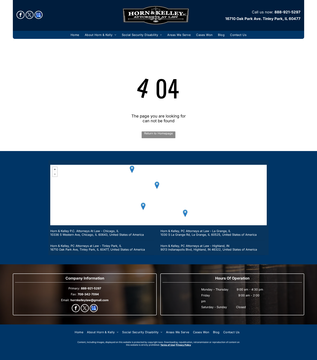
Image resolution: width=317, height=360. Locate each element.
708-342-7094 (88, 294)
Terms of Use (167, 345)
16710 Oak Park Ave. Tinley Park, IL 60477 (262, 18)
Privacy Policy (183, 345)
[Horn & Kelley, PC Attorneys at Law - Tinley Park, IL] (143, 206)
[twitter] (29, 15)
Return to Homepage (158, 133)
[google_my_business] (38, 15)
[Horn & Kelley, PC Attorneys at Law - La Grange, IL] (132, 169)
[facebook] (21, 15)
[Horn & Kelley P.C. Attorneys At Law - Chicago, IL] (157, 185)
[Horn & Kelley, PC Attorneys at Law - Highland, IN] (185, 213)
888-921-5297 (287, 12)
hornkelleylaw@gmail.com (89, 300)
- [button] (54, 174)
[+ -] (158, 195)
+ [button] (54, 169)
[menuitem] (75, 35)
